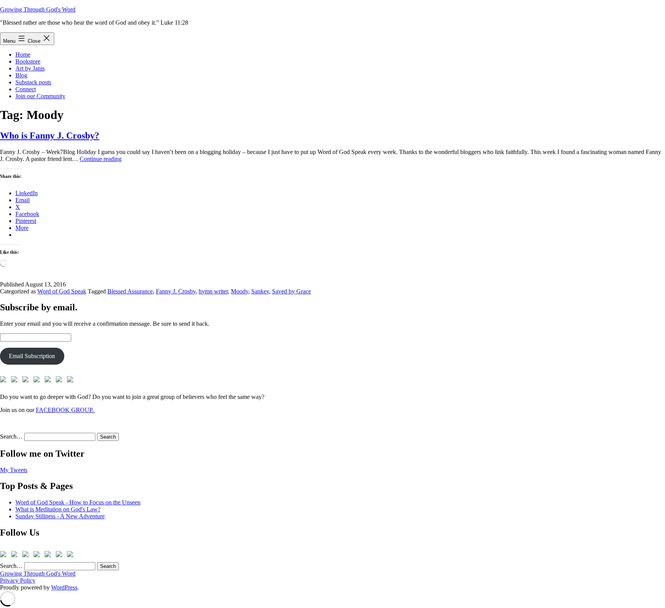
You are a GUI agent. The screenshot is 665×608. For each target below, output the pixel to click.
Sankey (260, 291)
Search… (11, 436)
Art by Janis (30, 68)
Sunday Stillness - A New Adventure (60, 516)
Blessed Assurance (130, 291)
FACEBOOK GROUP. (65, 410)
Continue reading (101, 159)
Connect (25, 89)
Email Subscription (32, 356)
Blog (21, 75)
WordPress (64, 587)
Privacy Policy (17, 580)
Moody (239, 291)
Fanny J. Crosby (175, 291)
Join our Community (40, 96)
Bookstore (27, 61)
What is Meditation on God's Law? (57, 509)
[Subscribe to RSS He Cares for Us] (49, 380)
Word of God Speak (61, 291)
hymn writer (213, 291)
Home (22, 54)
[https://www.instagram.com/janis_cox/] (71, 380)
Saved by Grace (291, 291)
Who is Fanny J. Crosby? (49, 136)
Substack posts (33, 82)
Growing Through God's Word (37, 9)
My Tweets (13, 470)
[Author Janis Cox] (4, 380)
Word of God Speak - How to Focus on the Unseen (77, 502)
